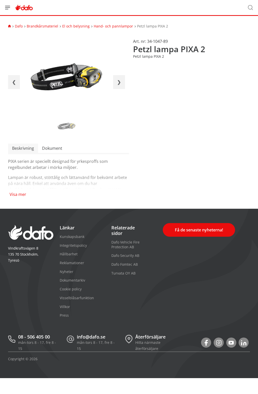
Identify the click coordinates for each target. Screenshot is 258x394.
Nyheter (66, 271)
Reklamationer (72, 262)
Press (64, 315)
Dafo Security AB (125, 255)
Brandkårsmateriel (42, 26)
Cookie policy (71, 289)
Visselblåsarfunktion (77, 297)
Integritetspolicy (73, 245)
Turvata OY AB (123, 273)
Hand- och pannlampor (113, 26)
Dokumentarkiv (72, 280)
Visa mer (18, 194)
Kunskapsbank (72, 236)
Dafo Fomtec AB (124, 264)
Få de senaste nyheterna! (199, 230)
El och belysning (76, 26)
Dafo (19, 26)
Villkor (65, 306)
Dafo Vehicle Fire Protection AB (125, 244)
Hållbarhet (69, 254)
